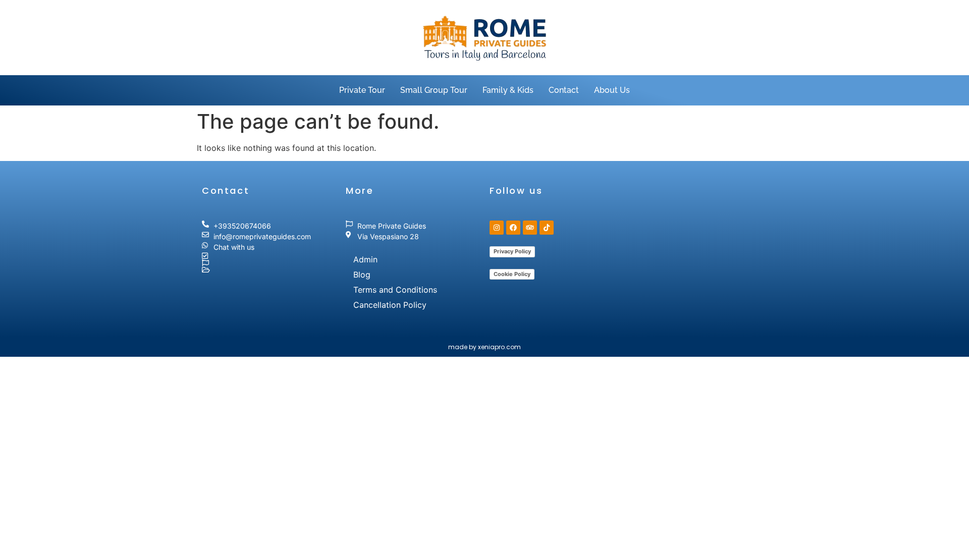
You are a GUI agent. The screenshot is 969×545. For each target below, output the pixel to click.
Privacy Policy (512, 251)
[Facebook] (513, 228)
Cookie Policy (512, 274)
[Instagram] (497, 228)
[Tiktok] (547, 228)
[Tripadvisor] (530, 228)
